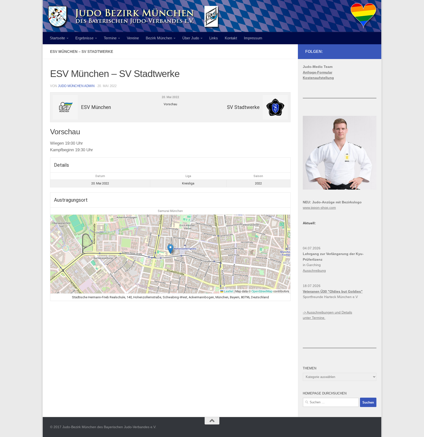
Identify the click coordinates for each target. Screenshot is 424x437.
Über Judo (190, 38)
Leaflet (228, 291)
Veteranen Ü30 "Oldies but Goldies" (333, 291)
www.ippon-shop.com (319, 208)
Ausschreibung (314, 270)
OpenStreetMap (262, 291)
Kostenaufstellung (318, 78)
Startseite (57, 38)
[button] (170, 249)
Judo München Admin (76, 86)
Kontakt (231, 38)
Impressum (253, 38)
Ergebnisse (84, 38)
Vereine (133, 38)
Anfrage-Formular (317, 72)
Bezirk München (159, 38)
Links (213, 38)
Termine (110, 38)
